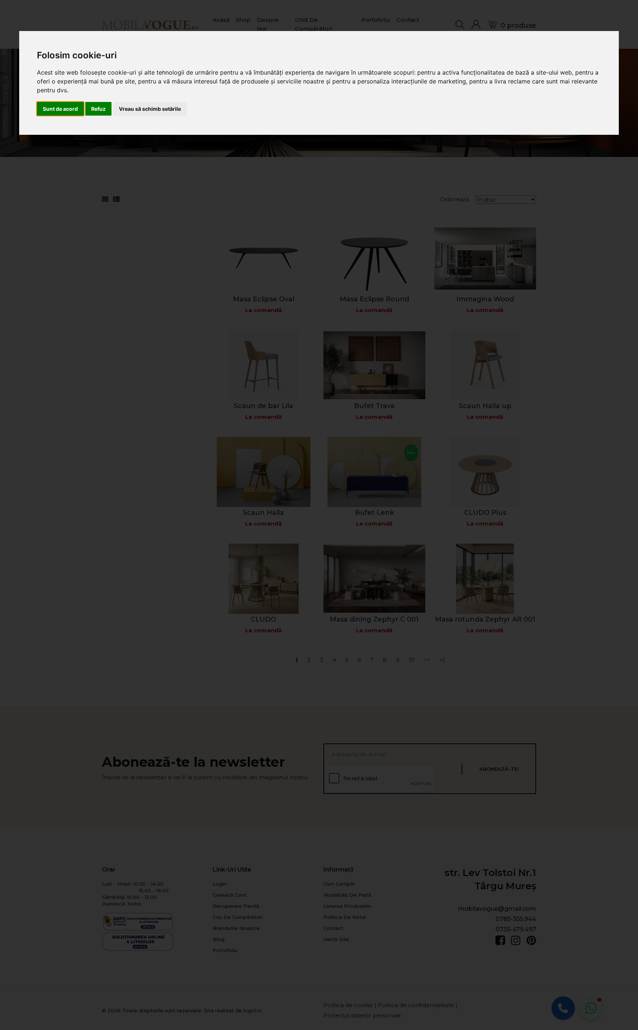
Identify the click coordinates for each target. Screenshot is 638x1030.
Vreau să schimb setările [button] (150, 109)
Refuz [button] (98, 109)
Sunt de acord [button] (60, 109)
